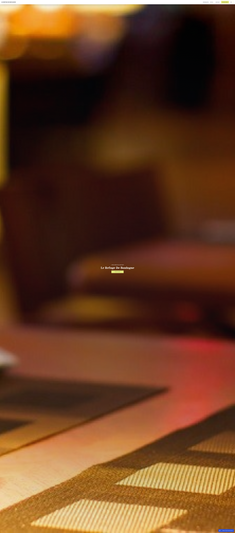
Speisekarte (206, 2)
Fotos (211, 2)
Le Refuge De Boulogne (8, 2)
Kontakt (218, 2)
